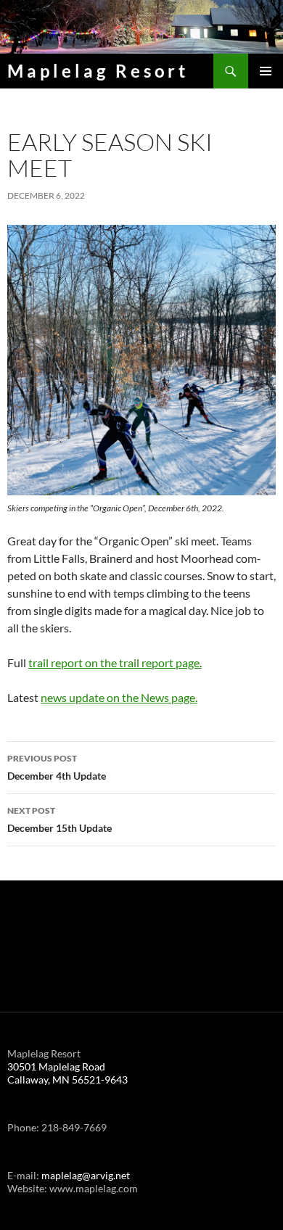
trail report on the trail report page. (115, 662)
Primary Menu (265, 71)
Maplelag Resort (98, 70)
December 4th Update (56, 767)
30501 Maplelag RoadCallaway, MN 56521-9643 (67, 1073)
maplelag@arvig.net (85, 1175)
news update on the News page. (119, 697)
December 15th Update (59, 819)
